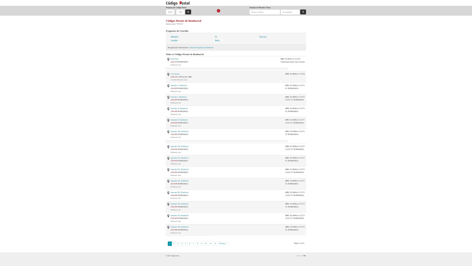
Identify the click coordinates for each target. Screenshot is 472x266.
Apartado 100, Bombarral (179, 131)
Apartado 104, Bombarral (179, 227)
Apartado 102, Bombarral (179, 181)
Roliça (217, 40)
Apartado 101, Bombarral (179, 158)
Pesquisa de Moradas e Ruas (260, 7)
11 (210, 243)
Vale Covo (262, 37)
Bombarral (174, 37)
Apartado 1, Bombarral (179, 85)
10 (205, 243)
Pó (216, 37)
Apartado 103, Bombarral (179, 204)
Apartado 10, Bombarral (179, 108)
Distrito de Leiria (171, 24)
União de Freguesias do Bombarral (202, 48)
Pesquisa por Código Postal (176, 7)
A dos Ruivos (175, 74)
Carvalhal (174, 40)
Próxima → (223, 243)
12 (215, 243)
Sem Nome (174, 59)
